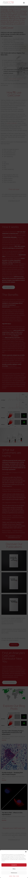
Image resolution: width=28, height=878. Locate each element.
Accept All (14, 865)
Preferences (14, 872)
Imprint (17, 875)
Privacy (14, 875)
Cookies (10, 875)
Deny (14, 869)
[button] (26, 851)
